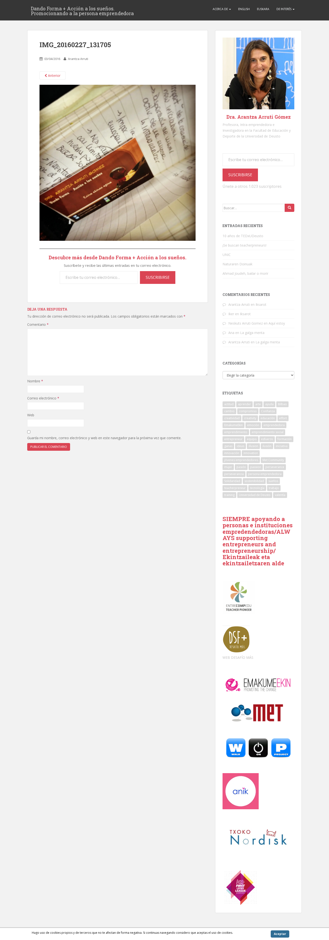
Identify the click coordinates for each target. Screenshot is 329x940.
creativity (250, 418)
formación (284, 439)
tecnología (257, 488)
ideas (240, 446)
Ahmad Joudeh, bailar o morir (245, 273)
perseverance (274, 467)
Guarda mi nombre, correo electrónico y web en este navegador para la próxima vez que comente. (104, 438)
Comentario (38, 324)
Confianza (268, 411)
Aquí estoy (277, 323)
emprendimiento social (267, 432)
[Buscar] (289, 208)
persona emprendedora (265, 474)
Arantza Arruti (78, 59)
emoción (253, 425)
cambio (229, 411)
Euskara (263, 9)
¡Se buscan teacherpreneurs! (244, 245)
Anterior (53, 75)
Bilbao (282, 404)
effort (283, 418)
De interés (284, 9)
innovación (231, 453)
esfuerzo (267, 439)
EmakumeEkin (233, 425)
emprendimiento (235, 432)
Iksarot (261, 304)
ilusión (267, 446)
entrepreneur (233, 439)
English (244, 9)
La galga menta (252, 332)
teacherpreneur (235, 488)
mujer (228, 467)
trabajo (274, 488)
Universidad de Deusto (254, 495)
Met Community (273, 460)
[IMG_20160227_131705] (117, 162)
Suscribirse (158, 277)
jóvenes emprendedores (241, 460)
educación (268, 418)
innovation (250, 453)
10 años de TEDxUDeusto (243, 236)
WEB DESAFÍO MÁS (238, 657)
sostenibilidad (254, 481)
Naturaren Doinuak (237, 264)
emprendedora (274, 425)
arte (258, 404)
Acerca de (221, 9)
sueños (273, 481)
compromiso (248, 411)
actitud (229, 404)
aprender (244, 404)
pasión (241, 467)
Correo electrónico (43, 398)
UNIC (227, 254)
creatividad (232, 418)
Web (30, 415)
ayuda (269, 404)
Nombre (35, 381)
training (229, 495)
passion (255, 467)
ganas (228, 446)
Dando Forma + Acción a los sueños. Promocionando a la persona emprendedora (82, 9)
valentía (280, 495)
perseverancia (234, 474)
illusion (253, 446)
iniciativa (282, 446)
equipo (252, 439)
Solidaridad (232, 481)
